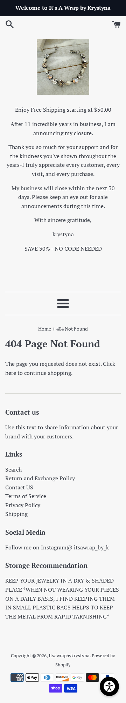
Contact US (19, 487)
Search (13, 469)
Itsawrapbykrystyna (69, 656)
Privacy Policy (22, 505)
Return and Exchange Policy (40, 478)
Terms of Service (25, 496)
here (10, 373)
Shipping (16, 514)
